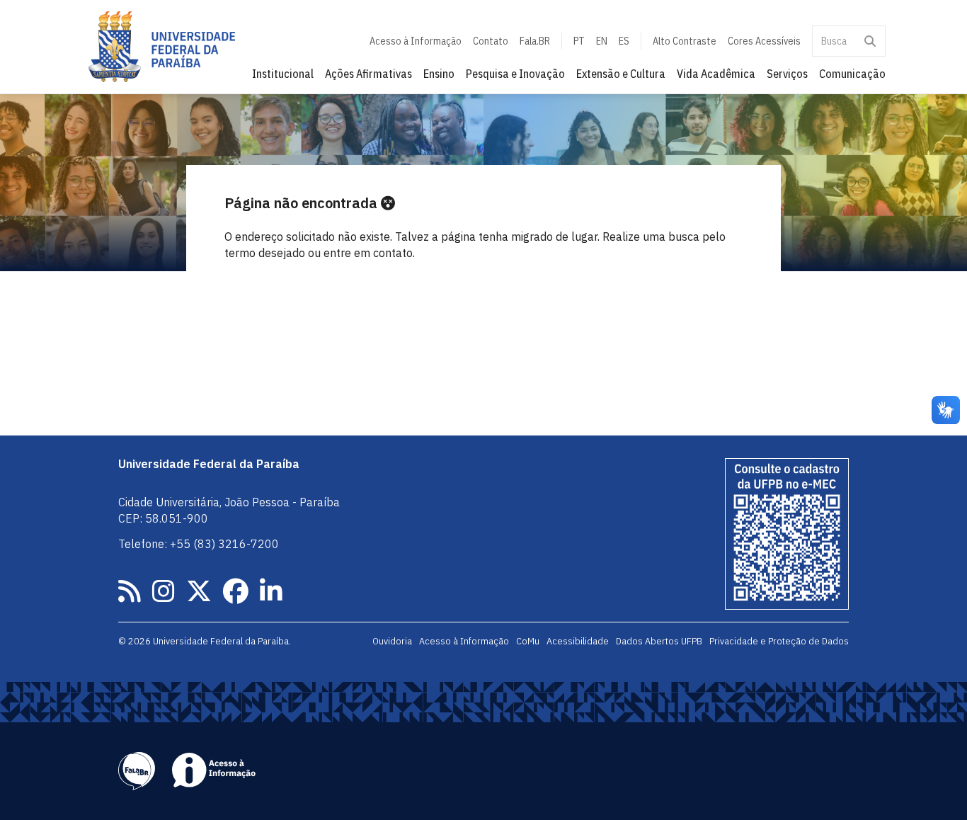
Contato (490, 41)
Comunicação (852, 74)
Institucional (283, 74)
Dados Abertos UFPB (659, 640)
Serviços (787, 74)
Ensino (438, 74)
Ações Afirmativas (368, 74)
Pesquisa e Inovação (515, 74)
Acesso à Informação (416, 41)
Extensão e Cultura (620, 74)
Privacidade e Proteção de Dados (779, 640)
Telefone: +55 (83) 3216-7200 (198, 544)
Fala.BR (535, 41)
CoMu (527, 640)
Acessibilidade (578, 640)
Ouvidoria (392, 640)
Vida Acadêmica (716, 74)
